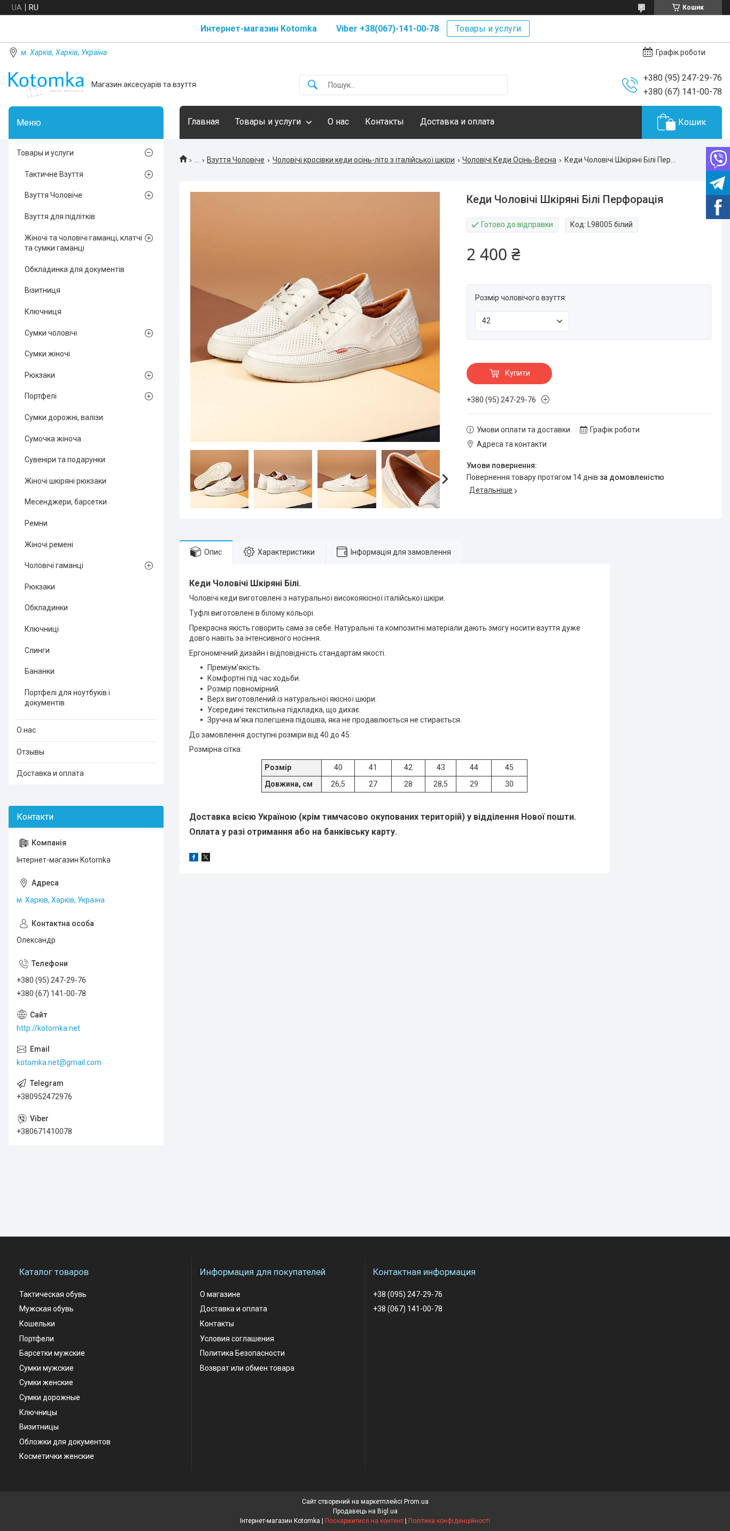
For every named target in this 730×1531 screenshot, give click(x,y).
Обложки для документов (65, 1441)
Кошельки (37, 1323)
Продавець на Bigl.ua (365, 1511)
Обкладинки (46, 607)
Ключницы (38, 1412)
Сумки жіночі (47, 353)
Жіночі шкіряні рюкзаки (65, 481)
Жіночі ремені (49, 544)
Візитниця (42, 290)
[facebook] (193, 858)
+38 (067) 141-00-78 (407, 1308)
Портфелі (41, 396)
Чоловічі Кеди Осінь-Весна (509, 160)
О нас (338, 121)
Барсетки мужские (52, 1353)
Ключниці (42, 629)
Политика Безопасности (242, 1353)
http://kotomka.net (48, 1028)
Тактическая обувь (53, 1294)
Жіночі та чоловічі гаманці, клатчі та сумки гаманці (83, 243)
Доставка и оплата (457, 121)
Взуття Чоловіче (236, 160)
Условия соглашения (237, 1338)
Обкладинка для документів (75, 269)
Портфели (36, 1338)
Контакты (384, 121)
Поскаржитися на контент (364, 1521)
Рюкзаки (40, 375)
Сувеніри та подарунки (65, 459)
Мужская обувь (46, 1308)
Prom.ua (416, 1501)
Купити (517, 373)
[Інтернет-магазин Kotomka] (46, 85)
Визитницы (39, 1427)
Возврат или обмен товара (247, 1368)
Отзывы (30, 752)
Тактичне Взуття (54, 174)
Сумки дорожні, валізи (64, 417)
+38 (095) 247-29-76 (407, 1294)
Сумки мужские (46, 1368)
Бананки (40, 671)
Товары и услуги (488, 29)
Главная (203, 121)
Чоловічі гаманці (54, 565)
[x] (205, 858)
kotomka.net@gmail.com (59, 1062)
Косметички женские (56, 1456)
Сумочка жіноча (53, 438)
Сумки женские (46, 1382)
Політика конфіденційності (449, 1521)
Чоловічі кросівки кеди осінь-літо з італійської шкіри (364, 160)
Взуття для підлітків (60, 216)
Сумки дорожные (49, 1397)
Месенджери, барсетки (66, 502)
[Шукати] (312, 85)
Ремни (36, 523)
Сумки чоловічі (51, 333)
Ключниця (43, 311)
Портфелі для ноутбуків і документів (67, 698)
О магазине (220, 1294)
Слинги (37, 650)
